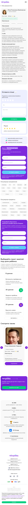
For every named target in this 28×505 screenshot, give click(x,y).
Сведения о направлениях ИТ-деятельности (14, 490)
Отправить (14, 119)
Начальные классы (22, 208)
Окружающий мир (14, 211)
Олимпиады (4, 184)
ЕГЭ (14, 184)
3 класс (14, 187)
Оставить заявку (14, 172)
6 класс (3, 191)
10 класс (7, 194)
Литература (18, 205)
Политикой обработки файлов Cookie (16, 495)
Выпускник (20, 184)
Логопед (4, 208)
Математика (12, 208)
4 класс (19, 187)
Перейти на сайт (14, 387)
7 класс (10, 191)
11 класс (20, 194)
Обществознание (5, 211)
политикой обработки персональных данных (13, 176)
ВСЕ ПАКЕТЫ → (14, 318)
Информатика (4, 205)
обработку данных (5, 177)
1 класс (3, 187)
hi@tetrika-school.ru (14, 467)
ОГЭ (10, 184)
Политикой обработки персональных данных (11, 497)
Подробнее (14, 363)
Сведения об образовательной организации (14, 489)
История (11, 205)
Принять (14, 502)
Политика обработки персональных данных (14, 488)
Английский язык (6, 202)
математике (13, 23)
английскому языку (6, 23)
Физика (12, 215)
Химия (18, 215)
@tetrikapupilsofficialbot (14, 469)
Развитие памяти (23, 211)
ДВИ (25, 184)
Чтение (24, 215)
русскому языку (20, 23)
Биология (15, 202)
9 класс (24, 191)
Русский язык (4, 215)
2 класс (8, 187)
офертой (17, 175)
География (23, 202)
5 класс (25, 187)
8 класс (17, 191)
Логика (24, 205)
